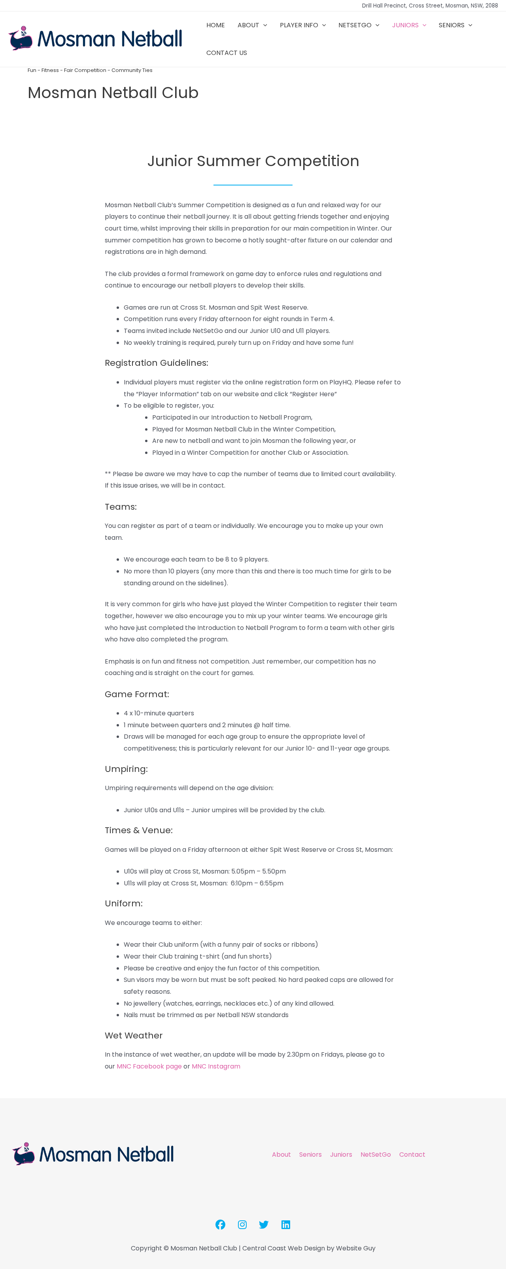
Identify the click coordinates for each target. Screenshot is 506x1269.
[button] (263, 25)
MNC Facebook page (149, 1066)
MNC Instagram (216, 1066)
